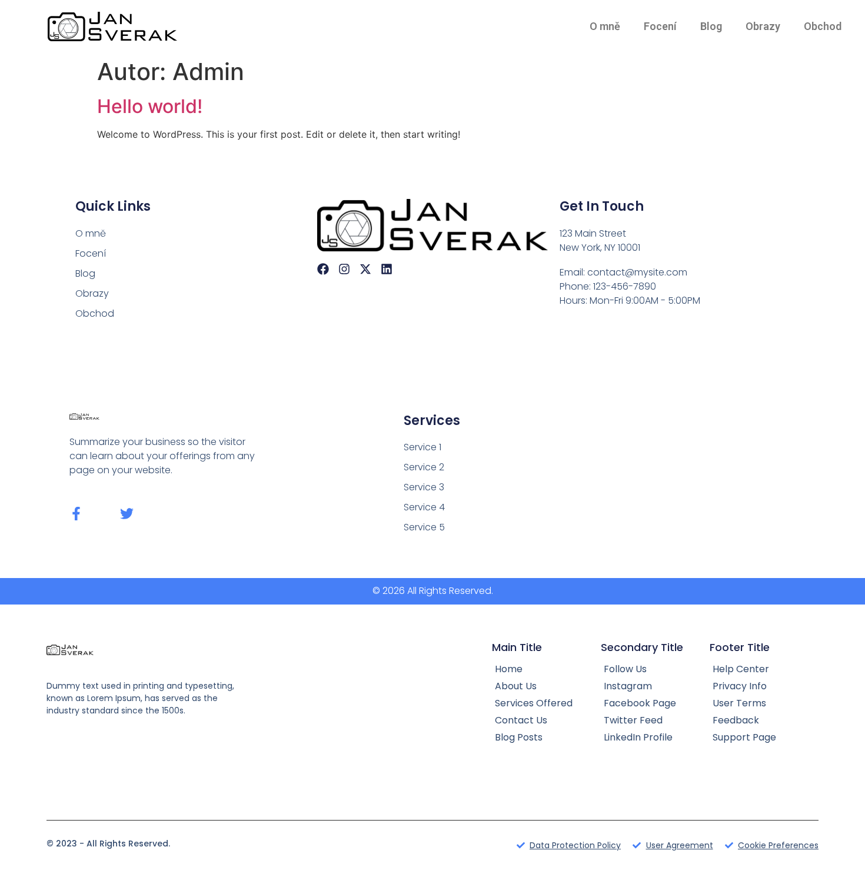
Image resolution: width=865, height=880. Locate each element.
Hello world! (149, 106)
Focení (660, 26)
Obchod (822, 26)
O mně (605, 26)
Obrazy (763, 26)
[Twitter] (127, 513)
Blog (711, 26)
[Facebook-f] (76, 513)
